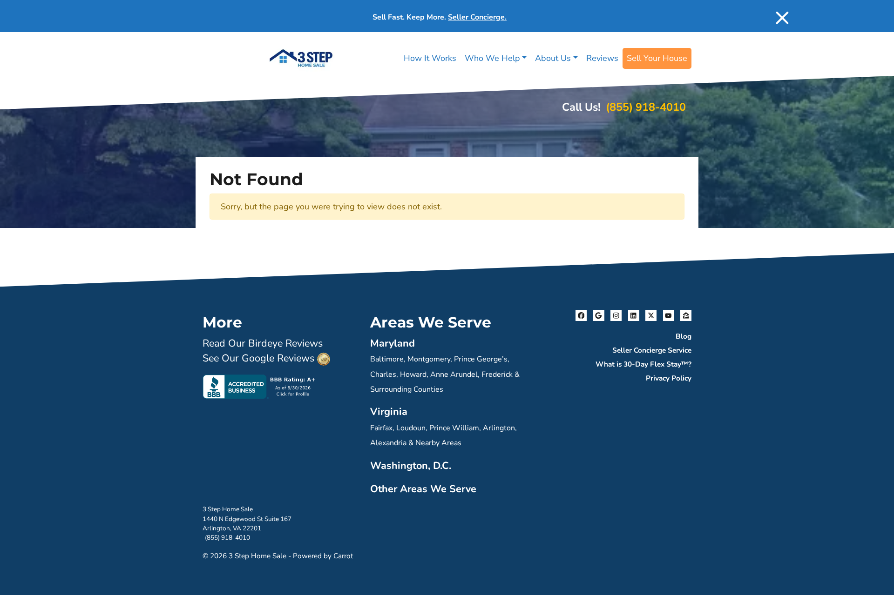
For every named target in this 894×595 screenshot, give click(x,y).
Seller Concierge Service (651, 350)
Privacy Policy (668, 378)
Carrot (343, 556)
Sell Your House (657, 58)
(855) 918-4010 (646, 107)
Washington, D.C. (410, 466)
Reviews (602, 58)
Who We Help (492, 58)
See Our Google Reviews (258, 358)
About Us (553, 58)
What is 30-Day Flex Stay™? (643, 364)
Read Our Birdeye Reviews (263, 343)
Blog (683, 336)
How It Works (430, 58)
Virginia (388, 412)
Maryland (392, 343)
